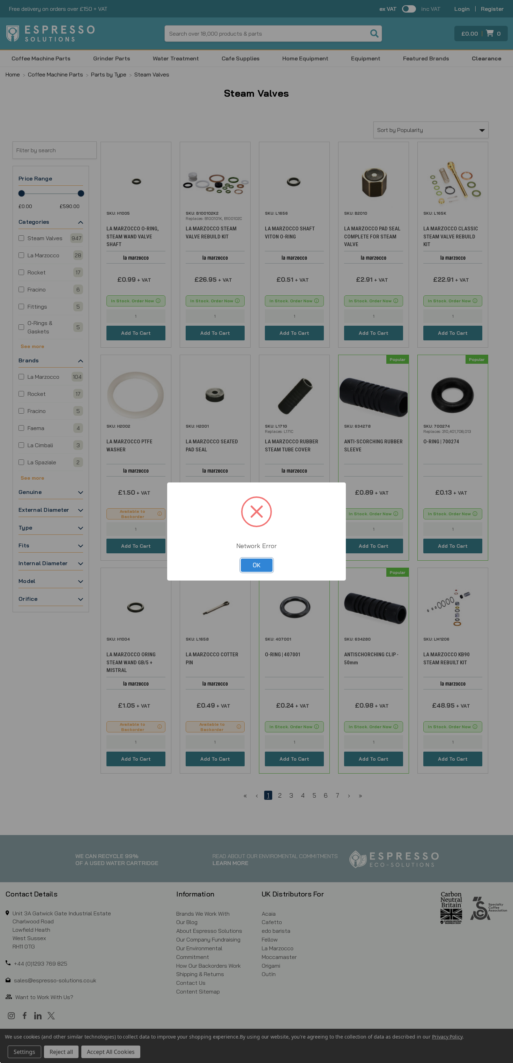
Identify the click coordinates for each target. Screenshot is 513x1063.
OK (257, 565)
